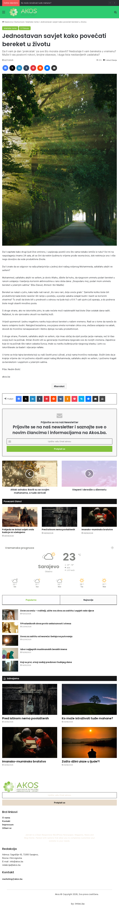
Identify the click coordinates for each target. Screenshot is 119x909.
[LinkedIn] (19, 68)
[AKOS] (23, 12)
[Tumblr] (26, 68)
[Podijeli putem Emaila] (54, 68)
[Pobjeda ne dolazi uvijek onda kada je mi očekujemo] (19, 517)
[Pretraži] (115, 13)
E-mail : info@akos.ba (12, 861)
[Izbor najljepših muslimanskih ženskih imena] (10, 653)
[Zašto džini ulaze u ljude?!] (89, 742)
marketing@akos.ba (12, 879)
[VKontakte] (60, 399)
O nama (6, 817)
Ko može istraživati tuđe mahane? (36, 3)
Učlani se (6, 828)
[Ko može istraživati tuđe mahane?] (89, 699)
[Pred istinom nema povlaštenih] (59, 517)
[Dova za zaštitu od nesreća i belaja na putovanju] (10, 640)
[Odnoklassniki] (67, 399)
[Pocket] (74, 399)
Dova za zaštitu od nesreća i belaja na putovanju (46, 636)
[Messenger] (47, 68)
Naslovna (8, 22)
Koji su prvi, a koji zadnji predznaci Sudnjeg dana (46, 662)
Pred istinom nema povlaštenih (58, 529)
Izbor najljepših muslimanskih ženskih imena (43, 649)
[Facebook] (5, 68)
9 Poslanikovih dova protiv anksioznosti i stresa (45, 623)
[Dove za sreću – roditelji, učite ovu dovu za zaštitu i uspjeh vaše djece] (10, 614)
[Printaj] (102, 399)
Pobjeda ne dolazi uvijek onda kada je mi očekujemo (18, 531)
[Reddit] (40, 68)
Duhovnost (19, 22)
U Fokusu (24, 28)
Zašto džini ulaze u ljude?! (81, 761)
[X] (12, 68)
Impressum (7, 824)
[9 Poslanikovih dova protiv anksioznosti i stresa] (10, 627)
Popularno (31, 600)
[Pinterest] (33, 68)
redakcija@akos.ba (11, 865)
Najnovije (88, 600)
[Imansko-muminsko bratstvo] (99, 517)
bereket (59, 386)
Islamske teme (32, 22)
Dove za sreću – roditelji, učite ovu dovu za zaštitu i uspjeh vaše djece (57, 610)
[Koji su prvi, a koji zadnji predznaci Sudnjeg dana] (10, 666)
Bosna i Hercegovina (12, 858)
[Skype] (81, 399)
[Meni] (3, 13)
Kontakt (6, 821)
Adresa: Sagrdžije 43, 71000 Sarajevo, (20, 854)
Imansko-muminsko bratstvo (97, 529)
